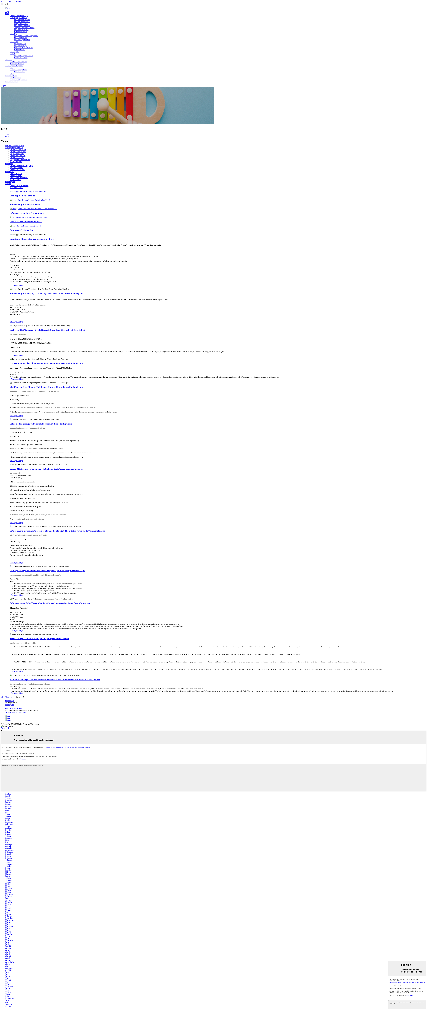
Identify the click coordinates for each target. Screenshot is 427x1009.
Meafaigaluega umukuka (18, 18)
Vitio (11, 68)
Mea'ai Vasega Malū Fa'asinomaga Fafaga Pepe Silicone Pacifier (39, 638)
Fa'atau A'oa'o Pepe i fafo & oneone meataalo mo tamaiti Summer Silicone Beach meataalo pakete (55, 679)
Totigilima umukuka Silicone (24, 28)
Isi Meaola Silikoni (20, 58)
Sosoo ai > (10, 697)
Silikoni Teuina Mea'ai (22, 22)
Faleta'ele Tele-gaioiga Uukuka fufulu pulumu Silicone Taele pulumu (41, 424)
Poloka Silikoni (19, 72)
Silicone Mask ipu (20, 46)
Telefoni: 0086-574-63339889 (11, 2)
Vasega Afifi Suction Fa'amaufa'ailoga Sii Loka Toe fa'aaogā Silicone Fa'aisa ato (46, 469)
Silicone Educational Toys (19, 16)
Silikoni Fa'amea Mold (22, 20)
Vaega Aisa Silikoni (21, 24)
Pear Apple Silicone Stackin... (23, 196)
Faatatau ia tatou (11, 76)
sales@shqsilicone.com (13, 708)
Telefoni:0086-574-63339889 (15, 712)
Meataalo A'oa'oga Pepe (18, 70)
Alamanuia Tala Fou (17, 64)
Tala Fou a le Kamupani (18, 62)
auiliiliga (20, 285)
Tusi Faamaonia (15, 78)
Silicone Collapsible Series (23, 56)
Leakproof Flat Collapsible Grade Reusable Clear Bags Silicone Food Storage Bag (47, 330)
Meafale (12, 54)
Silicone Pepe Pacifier (22, 40)
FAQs (12, 74)
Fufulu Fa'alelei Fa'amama (23, 48)
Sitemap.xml (9, 705)
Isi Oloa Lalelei (19, 50)
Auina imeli (5, 728)
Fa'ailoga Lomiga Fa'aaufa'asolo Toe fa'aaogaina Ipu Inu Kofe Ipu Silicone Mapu (47, 570)
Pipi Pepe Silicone (20, 38)
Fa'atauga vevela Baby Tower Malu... (27, 213)
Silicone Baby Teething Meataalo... (25, 204)
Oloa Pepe (13, 34)
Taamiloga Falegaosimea (18, 80)
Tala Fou (8, 60)
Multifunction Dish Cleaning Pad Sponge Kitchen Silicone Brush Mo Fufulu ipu (46, 387)
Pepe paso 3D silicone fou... (22, 230)
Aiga (7, 12)
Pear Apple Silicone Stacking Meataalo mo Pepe (31, 239)
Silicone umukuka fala (22, 26)
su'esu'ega (13, 285)
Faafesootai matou (11, 82)
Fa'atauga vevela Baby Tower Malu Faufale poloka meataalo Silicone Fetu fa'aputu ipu (50, 603)
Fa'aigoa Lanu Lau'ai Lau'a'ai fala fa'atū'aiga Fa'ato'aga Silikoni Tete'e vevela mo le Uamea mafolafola (57, 531)
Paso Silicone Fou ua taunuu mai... (26, 221)
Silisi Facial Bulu (20, 44)
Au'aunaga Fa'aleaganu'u (14, 66)
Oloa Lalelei (14, 42)
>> (15, 697)
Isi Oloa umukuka (20, 32)
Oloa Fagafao (14, 52)
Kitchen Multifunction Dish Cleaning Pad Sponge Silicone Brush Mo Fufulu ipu (46, 363)
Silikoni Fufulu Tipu (21, 30)
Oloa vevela (9, 701)
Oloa (7, 14)
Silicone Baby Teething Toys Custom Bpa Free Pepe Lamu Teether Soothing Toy (46, 293)
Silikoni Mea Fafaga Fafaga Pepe (26, 36)
